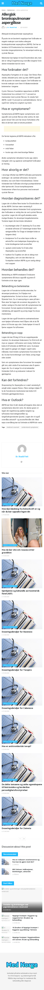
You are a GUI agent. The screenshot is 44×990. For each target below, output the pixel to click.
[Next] (24, 838)
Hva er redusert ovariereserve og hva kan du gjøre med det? (25, 861)
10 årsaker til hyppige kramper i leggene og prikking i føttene (25, 928)
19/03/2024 (6, 514)
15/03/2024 (6, 555)
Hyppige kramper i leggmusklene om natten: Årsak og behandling (26, 938)
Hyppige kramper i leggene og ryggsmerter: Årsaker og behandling (24, 918)
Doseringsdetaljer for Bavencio (17, 631)
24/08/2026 (16, 942)
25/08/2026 (16, 923)
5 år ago (16, 864)
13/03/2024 (6, 596)
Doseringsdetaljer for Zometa (16, 828)
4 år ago (16, 874)
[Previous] (20, 838)
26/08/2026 (7, 910)
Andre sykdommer (22, 10)
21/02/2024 (6, 831)
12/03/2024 (6, 635)
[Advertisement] (22, 129)
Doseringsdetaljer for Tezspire (17, 670)
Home (3, 10)
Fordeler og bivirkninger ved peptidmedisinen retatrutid (15, 905)
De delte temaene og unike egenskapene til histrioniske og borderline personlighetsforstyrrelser (22, 787)
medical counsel (13, 427)
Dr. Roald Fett (12, 27)
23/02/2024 (6, 749)
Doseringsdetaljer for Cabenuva (17, 708)
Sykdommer (11, 10)
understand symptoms (30, 427)
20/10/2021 (24, 27)
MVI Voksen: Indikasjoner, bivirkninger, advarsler (22, 870)
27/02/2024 (6, 711)
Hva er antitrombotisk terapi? (16, 746)
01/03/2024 (6, 673)
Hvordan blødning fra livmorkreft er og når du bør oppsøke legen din (21, 510)
